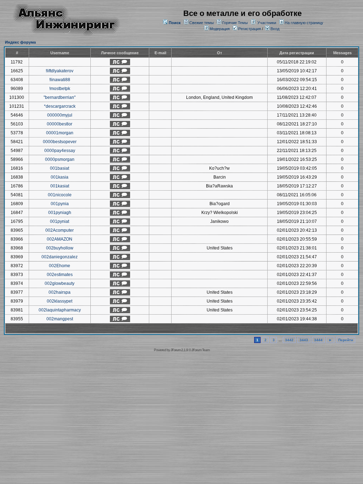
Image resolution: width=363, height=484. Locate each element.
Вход (274, 29)
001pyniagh (59, 212)
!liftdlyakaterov (59, 70)
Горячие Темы (235, 23)
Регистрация (249, 29)
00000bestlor (59, 124)
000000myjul (59, 115)
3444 (318, 340)
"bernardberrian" (60, 97)
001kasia (59, 177)
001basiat (59, 168)
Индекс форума (20, 42)
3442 (289, 340)
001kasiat (59, 186)
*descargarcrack (60, 106)
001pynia (60, 203)
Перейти (345, 340)
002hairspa (60, 292)
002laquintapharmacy (60, 310)
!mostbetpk (59, 88)
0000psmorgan (59, 159)
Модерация (220, 29)
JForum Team (200, 350)
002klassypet (59, 301)
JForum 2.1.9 (179, 350)
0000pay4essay (59, 150)
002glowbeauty (59, 283)
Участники (266, 23)
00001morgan (59, 132)
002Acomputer (59, 230)
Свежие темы (201, 23)
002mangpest (59, 318)
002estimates (60, 274)
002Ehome (59, 265)
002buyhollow (59, 248)
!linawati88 (59, 79)
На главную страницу (304, 23)
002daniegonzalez (59, 256)
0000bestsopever (60, 141)
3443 (304, 340)
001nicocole (60, 194)
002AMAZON (59, 239)
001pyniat (59, 221)
